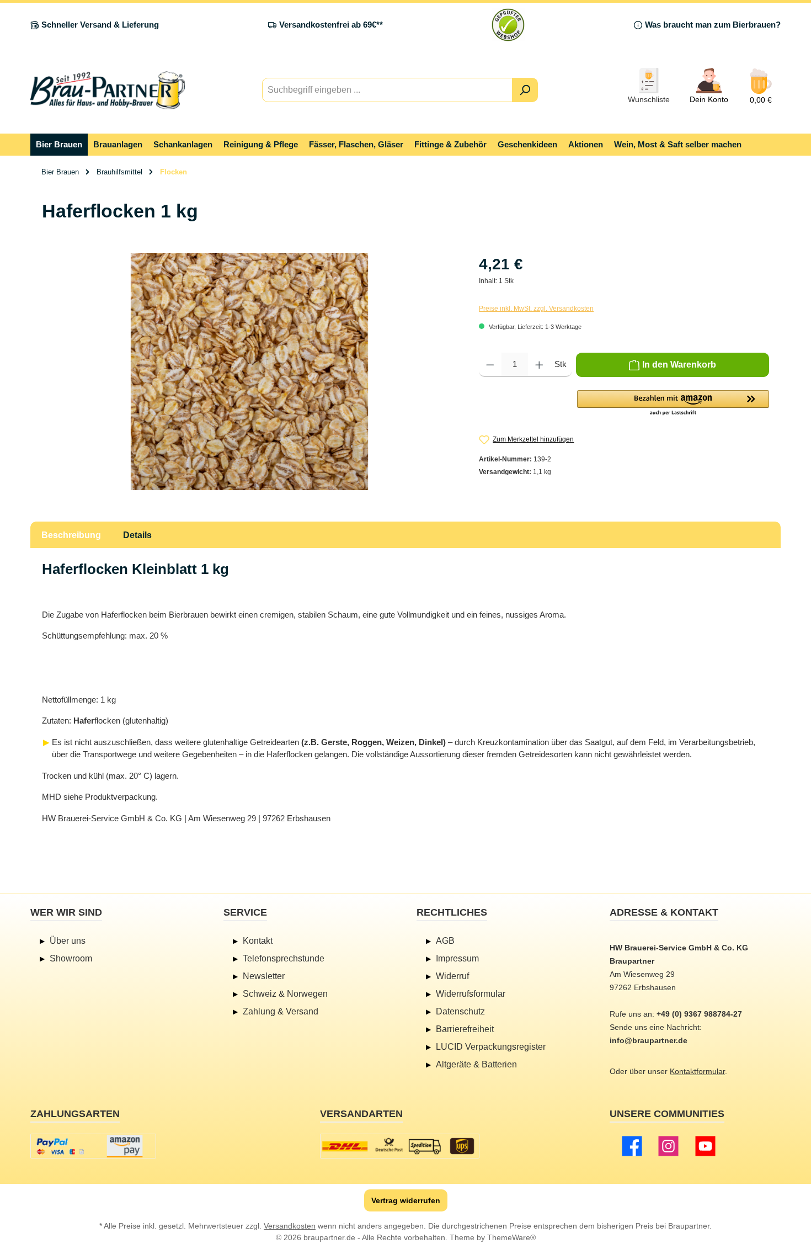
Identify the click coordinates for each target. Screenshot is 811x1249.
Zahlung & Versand (280, 1011)
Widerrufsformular (470, 993)
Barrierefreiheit (465, 1029)
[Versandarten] (399, 1146)
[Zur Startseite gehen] (107, 90)
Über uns (68, 940)
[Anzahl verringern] (490, 365)
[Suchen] (525, 90)
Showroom (71, 958)
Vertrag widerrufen (405, 1200)
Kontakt (258, 940)
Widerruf (452, 976)
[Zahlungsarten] (93, 1146)
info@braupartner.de (648, 1040)
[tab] (71, 535)
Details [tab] (137, 535)
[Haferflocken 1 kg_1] (249, 371)
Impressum (457, 958)
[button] (673, 403)
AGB (445, 940)
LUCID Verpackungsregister (491, 1046)
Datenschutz (460, 1011)
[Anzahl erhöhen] (539, 365)
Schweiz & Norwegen (285, 993)
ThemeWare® (511, 1237)
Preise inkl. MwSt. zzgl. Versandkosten (536, 308)
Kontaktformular (697, 1071)
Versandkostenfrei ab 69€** (331, 24)
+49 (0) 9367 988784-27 (699, 1013)
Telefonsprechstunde (283, 958)
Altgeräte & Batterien (476, 1064)
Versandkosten (290, 1225)
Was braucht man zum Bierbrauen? (713, 24)
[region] (249, 371)
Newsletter (264, 976)
